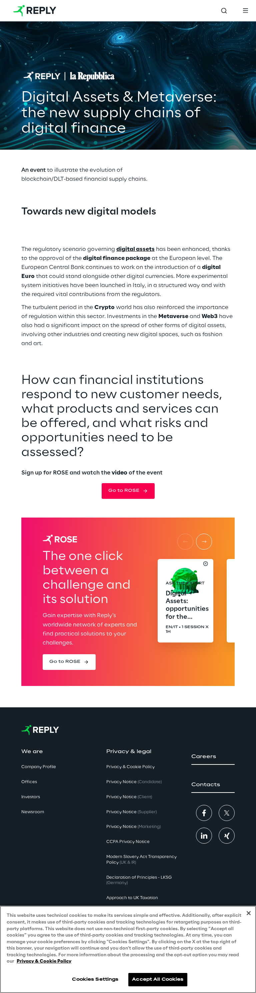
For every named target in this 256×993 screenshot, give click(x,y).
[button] (128, 491)
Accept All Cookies (157, 979)
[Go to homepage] (34, 10)
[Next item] (204, 542)
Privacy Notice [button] (134, 782)
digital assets (135, 249)
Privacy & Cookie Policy (44, 961)
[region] (128, 949)
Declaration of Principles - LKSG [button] (139, 880)
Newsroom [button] (32, 812)
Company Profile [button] (38, 767)
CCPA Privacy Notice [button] (128, 842)
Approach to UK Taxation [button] (132, 898)
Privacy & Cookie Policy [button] (130, 767)
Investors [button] (30, 797)
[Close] (248, 913)
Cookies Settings (95, 979)
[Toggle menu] (245, 10)
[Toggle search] (224, 10)
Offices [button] (29, 782)
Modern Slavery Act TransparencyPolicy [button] (141, 860)
